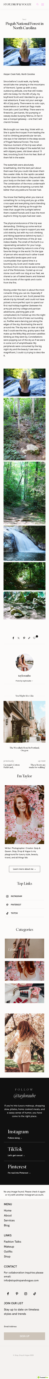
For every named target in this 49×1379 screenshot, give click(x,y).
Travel (24, 19)
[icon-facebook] (8, 1293)
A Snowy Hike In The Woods (24, 747)
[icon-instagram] (26, 1293)
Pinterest (17, 1166)
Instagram (18, 1131)
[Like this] (34, 637)
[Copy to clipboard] (29, 638)
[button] (7, 728)
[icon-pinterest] (17, 1293)
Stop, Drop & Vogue (17, 4)
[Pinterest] (24, 638)
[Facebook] (13, 638)
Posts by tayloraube (24, 681)
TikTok (15, 1149)
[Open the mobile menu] (42, 4)
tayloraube (24, 675)
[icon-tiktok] (35, 1293)
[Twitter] (18, 638)
